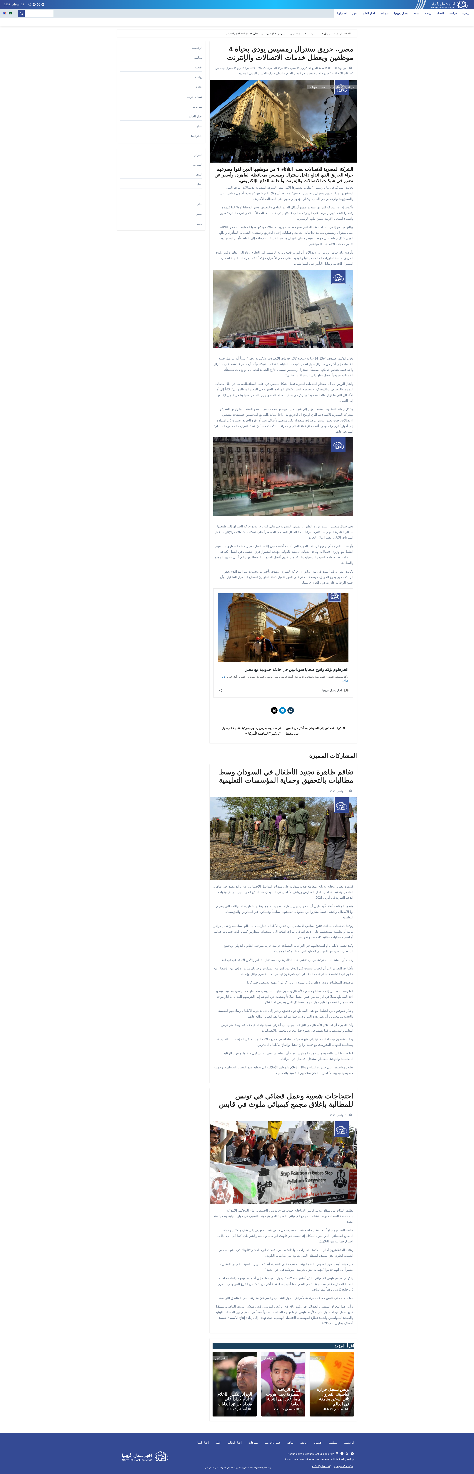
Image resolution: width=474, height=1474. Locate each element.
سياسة (453, 13)
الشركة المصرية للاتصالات (271, 68)
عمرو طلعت (323, 73)
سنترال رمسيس (224, 68)
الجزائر (198, 154)
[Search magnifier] (21, 13)
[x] (38, 4)
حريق (239, 68)
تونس (199, 223)
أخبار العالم (369, 13)
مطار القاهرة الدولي (287, 73)
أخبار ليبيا (342, 13)
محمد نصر (307, 73)
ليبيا (200, 194)
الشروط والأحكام (321, 1466)
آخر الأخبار (349, 87)
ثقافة (416, 13)
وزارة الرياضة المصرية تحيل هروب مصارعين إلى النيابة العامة (283, 1396)
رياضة (428, 13)
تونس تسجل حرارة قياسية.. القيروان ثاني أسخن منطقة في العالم (333, 1396)
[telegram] (42, 4)
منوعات (384, 13)
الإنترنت (292, 68)
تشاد (199, 184)
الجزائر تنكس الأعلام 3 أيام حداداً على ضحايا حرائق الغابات (234, 1399)
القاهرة (249, 68)
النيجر (198, 174)
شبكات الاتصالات (342, 73)
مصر (323, 87)
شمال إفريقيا (401, 13)
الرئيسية (466, 13)
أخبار (354, 13)
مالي (199, 203)
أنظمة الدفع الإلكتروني (312, 68)
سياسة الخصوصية (343, 1466)
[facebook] (34, 4)
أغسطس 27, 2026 (333, 1409)
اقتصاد (440, 13)
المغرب (197, 164)
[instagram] (30, 4)
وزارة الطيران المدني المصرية (256, 73)
